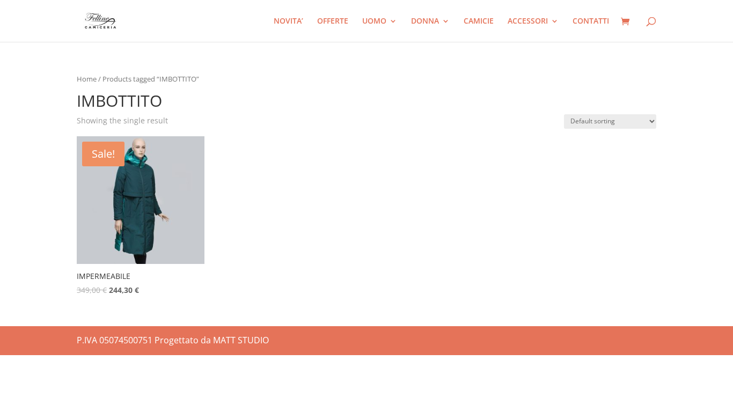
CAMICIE (479, 21)
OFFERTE (332, 21)
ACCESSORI (528, 21)
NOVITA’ (288, 21)
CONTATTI (591, 21)
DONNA (425, 21)
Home (87, 79)
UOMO (374, 21)
